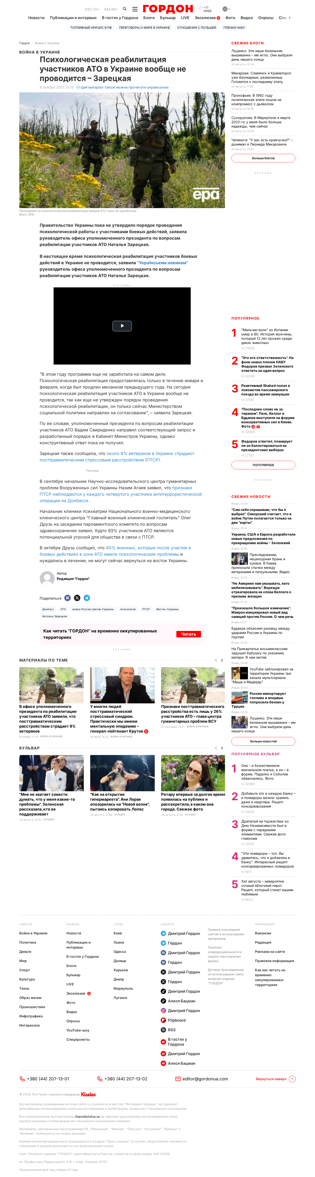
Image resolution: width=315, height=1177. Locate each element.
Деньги (25, 951)
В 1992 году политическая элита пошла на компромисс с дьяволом (256, 99)
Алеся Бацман (181, 1001)
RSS (172, 1030)
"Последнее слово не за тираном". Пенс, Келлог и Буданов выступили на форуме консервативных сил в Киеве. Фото (268, 417)
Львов (119, 942)
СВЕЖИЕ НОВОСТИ (250, 496)
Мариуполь (123, 988)
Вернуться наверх (271, 1079)
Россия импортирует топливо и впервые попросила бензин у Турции (258, 700)
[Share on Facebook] (67, 598)
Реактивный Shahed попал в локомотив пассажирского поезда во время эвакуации (265, 389)
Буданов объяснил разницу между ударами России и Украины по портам (260, 632)
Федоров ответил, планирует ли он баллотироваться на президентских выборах (266, 445)
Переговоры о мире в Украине (144, 27)
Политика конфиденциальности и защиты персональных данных (225, 954)
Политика (27, 942)
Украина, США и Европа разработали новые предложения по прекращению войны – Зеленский (263, 538)
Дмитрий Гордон (184, 933)
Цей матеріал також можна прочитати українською (125, 87)
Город (118, 924)
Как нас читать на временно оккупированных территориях (270, 977)
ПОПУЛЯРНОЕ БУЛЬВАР (255, 754)
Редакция (263, 942)
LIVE (185, 17)
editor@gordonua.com (205, 1078)
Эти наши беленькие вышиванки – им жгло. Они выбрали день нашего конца (261, 55)
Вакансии (263, 933)
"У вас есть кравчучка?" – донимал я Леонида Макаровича (262, 142)
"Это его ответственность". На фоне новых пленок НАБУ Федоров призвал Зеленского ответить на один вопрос (267, 364)
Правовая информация (274, 961)
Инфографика (31, 1016)
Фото (230, 17)
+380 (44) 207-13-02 (125, 1078)
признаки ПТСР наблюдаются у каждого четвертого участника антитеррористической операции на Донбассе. (121, 494)
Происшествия (32, 1007)
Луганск (120, 997)
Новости (36, 17)
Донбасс (48, 609)
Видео (247, 17)
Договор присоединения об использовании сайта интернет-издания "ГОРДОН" (226, 976)
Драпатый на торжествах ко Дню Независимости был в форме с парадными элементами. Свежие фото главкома (265, 830)
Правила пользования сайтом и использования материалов (226, 934)
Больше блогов (263, 158)
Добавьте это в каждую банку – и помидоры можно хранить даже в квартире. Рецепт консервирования (268, 799)
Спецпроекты (78, 1039)
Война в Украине (47, 43)
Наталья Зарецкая (54, 616)
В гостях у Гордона (120, 17)
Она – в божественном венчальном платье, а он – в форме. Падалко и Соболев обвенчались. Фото (265, 772)
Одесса (120, 951)
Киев (118, 933)
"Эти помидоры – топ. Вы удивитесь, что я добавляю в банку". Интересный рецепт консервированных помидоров (268, 859)
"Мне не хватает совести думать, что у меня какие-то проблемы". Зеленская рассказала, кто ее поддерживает (47, 804)
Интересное (29, 1025)
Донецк (120, 961)
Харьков (121, 970)
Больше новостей (263, 741)
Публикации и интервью (73, 17)
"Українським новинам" (162, 262)
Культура (27, 979)
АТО (63, 609)
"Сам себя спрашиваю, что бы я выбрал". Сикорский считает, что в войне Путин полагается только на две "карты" (261, 516)
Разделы (72, 924)
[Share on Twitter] (77, 598)
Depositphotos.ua (87, 1116)
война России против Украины (93, 609)
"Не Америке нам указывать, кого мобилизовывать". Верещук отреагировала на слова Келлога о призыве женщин (261, 589)
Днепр (119, 979)
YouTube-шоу (77, 1030)
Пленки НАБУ (234, 27)
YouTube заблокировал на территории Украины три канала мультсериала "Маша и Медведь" (262, 675)
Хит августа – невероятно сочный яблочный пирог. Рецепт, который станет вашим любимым (267, 887)
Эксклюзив (206, 17)
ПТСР (146, 609)
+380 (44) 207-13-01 (48, 1078)
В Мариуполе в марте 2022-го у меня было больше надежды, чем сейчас (260, 122)
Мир (23, 961)
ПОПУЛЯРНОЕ (245, 318)
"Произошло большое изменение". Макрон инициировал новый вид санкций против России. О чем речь (262, 612)
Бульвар (168, 17)
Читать (188, 634)
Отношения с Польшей (196, 27)
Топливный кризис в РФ (91, 27)
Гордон (24, 43)
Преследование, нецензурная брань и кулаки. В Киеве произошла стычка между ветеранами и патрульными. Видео (261, 563)
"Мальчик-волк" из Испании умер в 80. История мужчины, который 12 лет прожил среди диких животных (266, 336)
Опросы (265, 17)
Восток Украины (167, 609)
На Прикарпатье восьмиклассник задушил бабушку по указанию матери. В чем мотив (259, 653)
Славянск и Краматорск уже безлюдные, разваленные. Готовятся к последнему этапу (261, 77)
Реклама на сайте (270, 951)
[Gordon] (168, 9)
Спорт (24, 970)
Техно (24, 988)
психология (128, 609)
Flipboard (177, 1020)
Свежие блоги (247, 43)
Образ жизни (30, 997)
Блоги (149, 17)
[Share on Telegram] (87, 598)
